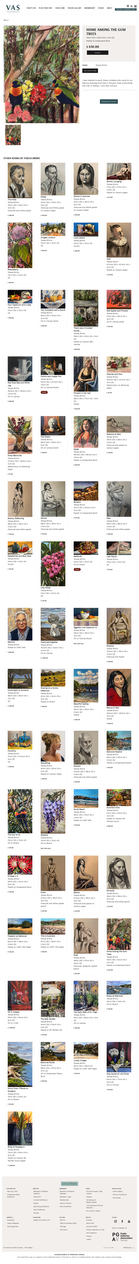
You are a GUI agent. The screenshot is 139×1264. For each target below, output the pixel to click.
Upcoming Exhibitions (41, 1206)
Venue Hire (60, 8)
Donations (10, 1220)
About (109, 8)
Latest (88, 1239)
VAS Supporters (12, 1226)
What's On (31, 8)
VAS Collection (91, 1233)
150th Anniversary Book (68, 1223)
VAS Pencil (63, 1230)
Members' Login (65, 1197)
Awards (36, 1213)
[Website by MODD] (133, 1247)
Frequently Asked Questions (13, 1196)
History (88, 1236)
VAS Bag (63, 1226)
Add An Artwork (65, 1203)
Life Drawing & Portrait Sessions (94, 1207)
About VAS (90, 1223)
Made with (109, 1247)
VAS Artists (117, 1198)
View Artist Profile (90, 70)
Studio (101, 8)
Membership (89, 8)
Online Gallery (74, 8)
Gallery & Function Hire (41, 1220)
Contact (89, 1220)
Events (35, 1203)
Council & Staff (91, 1226)
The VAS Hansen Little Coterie (94, 1192)
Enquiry (97, 52)
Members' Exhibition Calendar (40, 1192)
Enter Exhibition (65, 1206)
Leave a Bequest (13, 1223)
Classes (89, 1197)
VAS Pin (62, 1220)
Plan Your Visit (45, 8)
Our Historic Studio (93, 1211)
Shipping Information (108, 101)
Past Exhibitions (39, 1209)
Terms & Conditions (120, 1194)
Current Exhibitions (40, 1200)
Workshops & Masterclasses (91, 1201)
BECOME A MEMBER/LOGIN (125, 9)
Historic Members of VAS (95, 1230)
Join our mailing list (70, 1184)
